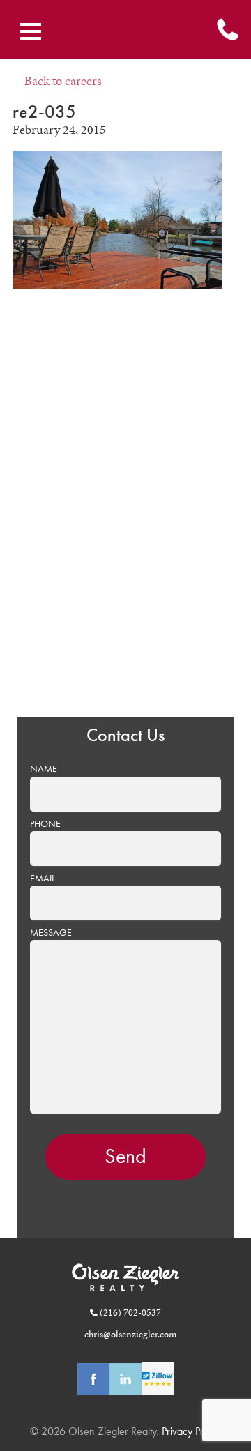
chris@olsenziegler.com (130, 1334)
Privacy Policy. (190, 1431)
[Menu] (30, 31)
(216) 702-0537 (130, 1312)
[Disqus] (126, 513)
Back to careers (63, 81)
